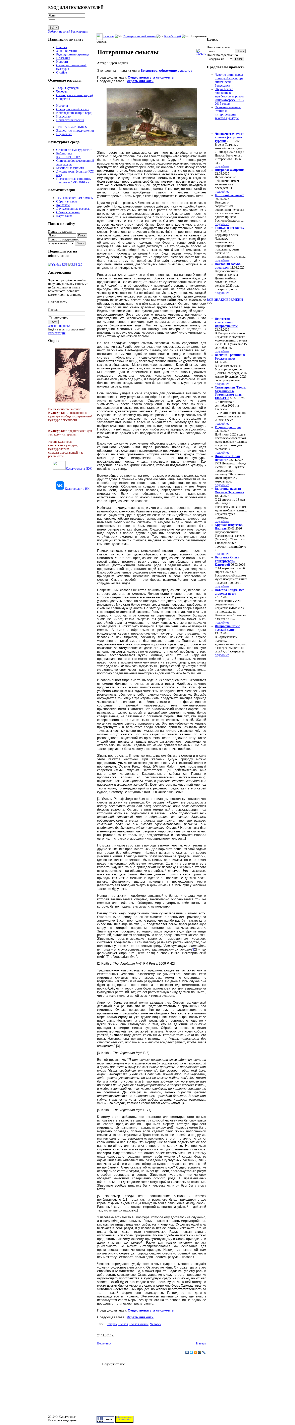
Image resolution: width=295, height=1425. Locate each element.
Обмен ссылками (68, 212)
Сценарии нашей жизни (72, 109)
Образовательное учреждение (124, 1418)
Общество (63, 98)
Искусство (63, 116)
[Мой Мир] (200, 1352)
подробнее (222, 166)
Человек (61, 91)
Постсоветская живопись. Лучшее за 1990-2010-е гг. (74, 180)
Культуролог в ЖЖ (79, 468)
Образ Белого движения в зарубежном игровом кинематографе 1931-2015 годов (229, 96)
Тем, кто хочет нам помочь (74, 197)
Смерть (112, 1324)
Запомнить (60, 318)
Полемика (63, 58)
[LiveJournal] (204, 1352)
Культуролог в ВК (77, 488)
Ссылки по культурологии (74, 149)
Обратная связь (66, 201)
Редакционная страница (72, 54)
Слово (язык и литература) (74, 95)
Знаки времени (66, 50)
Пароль (53, 309)
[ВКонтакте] (187, 1352)
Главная (61, 47)
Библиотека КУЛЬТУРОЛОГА (68, 155)
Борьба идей (172, 36)
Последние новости (223, 311)
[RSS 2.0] (75, 263)
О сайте (63, 72)
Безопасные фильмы (70, 168)
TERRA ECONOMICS (71, 127)
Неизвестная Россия (70, 120)
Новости (62, 61)
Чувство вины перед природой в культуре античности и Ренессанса (229, 80)
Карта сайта (64, 216)
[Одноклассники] (195, 1352)
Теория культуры (67, 88)
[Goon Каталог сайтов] (105, 1421)
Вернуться (104, 1343)
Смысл (123, 1324)
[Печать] (201, 51)
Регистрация (79, 31)
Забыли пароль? (59, 31)
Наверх (201, 1343)
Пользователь (57, 302)
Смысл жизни (139, 1324)
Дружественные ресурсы (73, 208)
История (62, 105)
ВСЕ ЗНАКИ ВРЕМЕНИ (225, 299)
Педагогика (64, 134)
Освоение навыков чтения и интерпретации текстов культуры (228, 112)
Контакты (63, 205)
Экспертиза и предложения (75, 130)
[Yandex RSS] (58, 263)
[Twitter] (191, 1352)
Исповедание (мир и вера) (74, 112)
